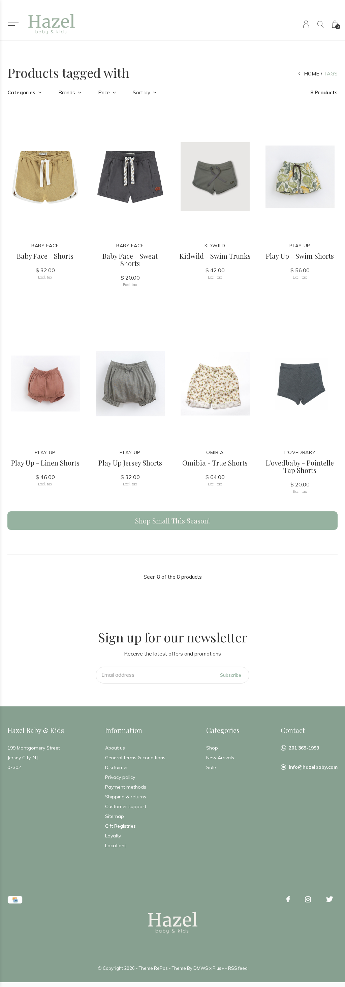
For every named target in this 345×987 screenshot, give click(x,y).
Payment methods (125, 787)
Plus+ (218, 968)
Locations (116, 845)
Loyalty (113, 836)
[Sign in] (306, 24)
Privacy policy (120, 777)
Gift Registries (120, 826)
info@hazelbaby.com (313, 767)
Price (104, 92)
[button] (13, 22)
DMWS (200, 968)
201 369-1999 (304, 748)
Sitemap (114, 816)
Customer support (125, 806)
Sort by (141, 92)
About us (115, 748)
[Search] (320, 24)
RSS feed (238, 968)
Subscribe (230, 675)
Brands (66, 92)
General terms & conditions (135, 758)
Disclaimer (116, 767)
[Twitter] (329, 899)
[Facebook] (288, 899)
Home (311, 73)
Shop (212, 748)
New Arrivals (220, 758)
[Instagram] (308, 899)
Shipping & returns (125, 797)
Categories (21, 92)
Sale (211, 767)
